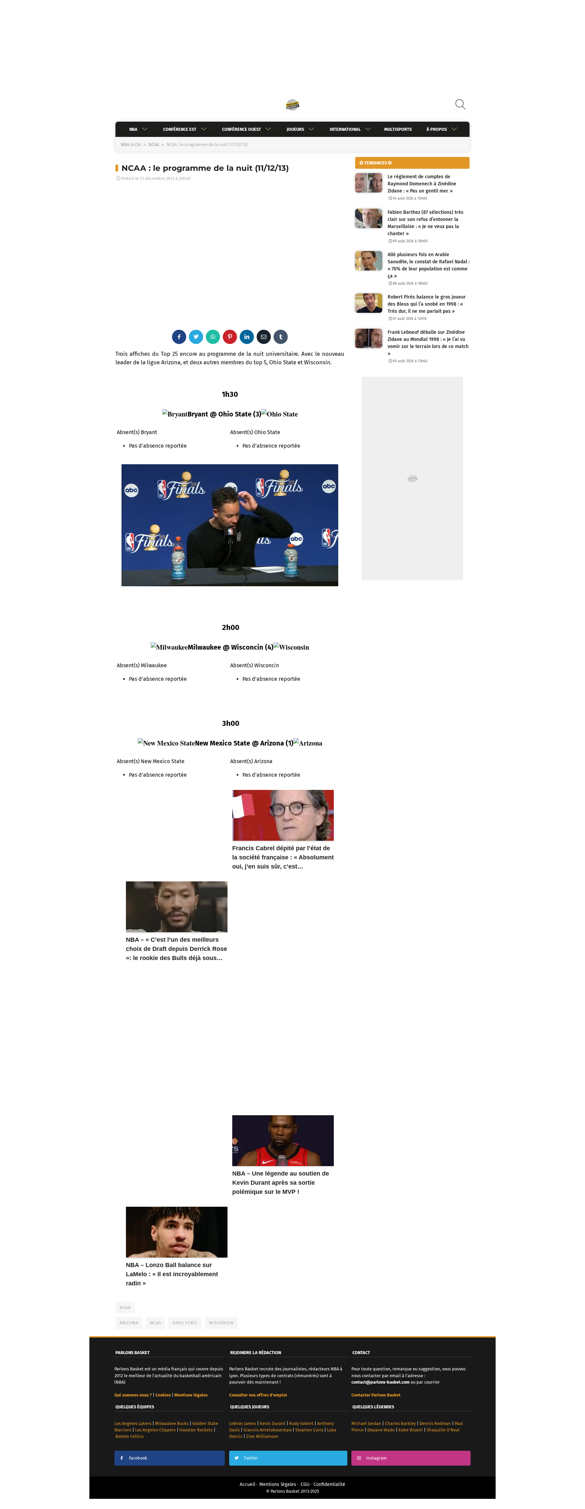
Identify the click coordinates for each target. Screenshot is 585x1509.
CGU (305, 1484)
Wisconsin (221, 1322)
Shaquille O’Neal (443, 1429)
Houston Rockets (196, 1429)
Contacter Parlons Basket (375, 1395)
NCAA (154, 144)
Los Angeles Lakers (132, 1423)
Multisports (398, 129)
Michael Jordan (366, 1423)
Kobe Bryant (410, 1429)
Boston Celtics (129, 1436)
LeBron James (242, 1423)
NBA (133, 129)
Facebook (138, 1458)
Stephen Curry (309, 1429)
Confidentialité (329, 1484)
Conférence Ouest (241, 129)
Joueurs (295, 129)
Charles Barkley (400, 1423)
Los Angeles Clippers (155, 1429)
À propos (437, 129)
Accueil (247, 1484)
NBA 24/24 (131, 144)
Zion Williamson (262, 1436)
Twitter (251, 1458)
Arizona (129, 1322)
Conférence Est (179, 129)
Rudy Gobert (301, 1423)
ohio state (184, 1322)
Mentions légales (277, 1484)
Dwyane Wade (381, 1429)
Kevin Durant (272, 1423)
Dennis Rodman (435, 1423)
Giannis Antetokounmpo (267, 1429)
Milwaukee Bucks (172, 1423)
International (345, 129)
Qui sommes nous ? (133, 1395)
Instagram (376, 1458)
